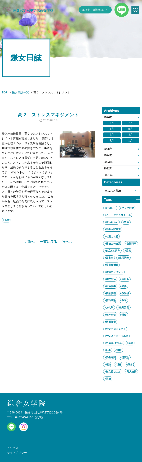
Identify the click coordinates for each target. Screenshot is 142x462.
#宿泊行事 (110, 286)
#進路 (108, 364)
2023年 (108, 161)
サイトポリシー (17, 452)
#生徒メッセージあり (116, 336)
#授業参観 (110, 293)
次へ (66, 242)
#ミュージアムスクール (118, 215)
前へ (31, 242)
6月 (112, 128)
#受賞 (128, 250)
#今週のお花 (111, 236)
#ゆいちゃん (111, 222)
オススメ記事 (113, 190)
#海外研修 (110, 314)
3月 (130, 134)
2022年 (108, 168)
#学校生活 (110, 279)
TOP (5, 92)
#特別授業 (110, 321)
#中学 (126, 222)
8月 (112, 122)
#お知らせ (110, 208)
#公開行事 (131, 243)
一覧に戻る (48, 242)
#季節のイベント (114, 272)
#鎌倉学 (130, 364)
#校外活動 (123, 307)
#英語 (130, 343)
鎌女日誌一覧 (20, 92)
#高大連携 (131, 371)
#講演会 (124, 357)
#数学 (123, 300)
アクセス (12, 447)
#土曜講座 (123, 257)
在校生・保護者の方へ (95, 9)
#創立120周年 (112, 250)
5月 (130, 128)
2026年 (108, 117)
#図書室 (109, 257)
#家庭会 (124, 279)
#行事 (108, 350)
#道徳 (118, 364)
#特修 (123, 314)
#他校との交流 (113, 243)
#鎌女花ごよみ (113, 371)
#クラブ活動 (127, 208)
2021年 (108, 175)
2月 (112, 140)
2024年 (108, 155)
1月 (130, 140)
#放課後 (124, 293)
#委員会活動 (111, 264)
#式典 (123, 286)
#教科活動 (110, 300)
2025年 (108, 148)
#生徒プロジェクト (115, 328)
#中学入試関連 (113, 229)
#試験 (118, 350)
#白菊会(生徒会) (114, 343)
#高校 (6, 220)
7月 (130, 122)
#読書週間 (110, 357)
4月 (112, 134)
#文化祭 (109, 307)
